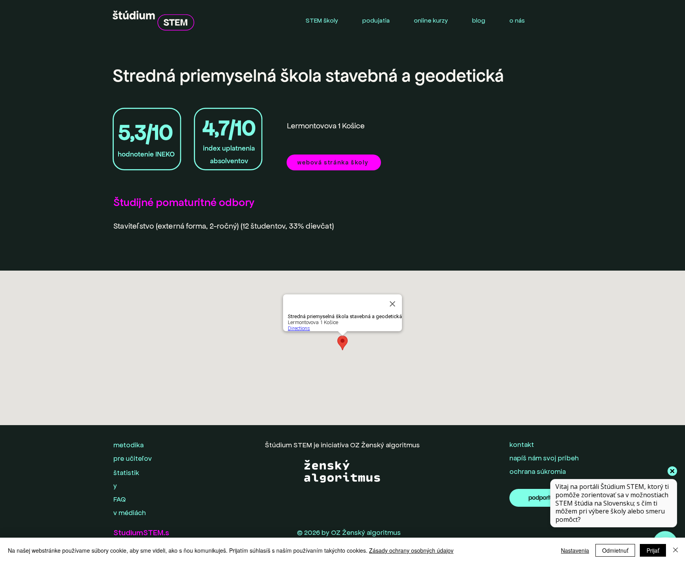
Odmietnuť (615, 550)
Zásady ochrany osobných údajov (411, 550)
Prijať (653, 550)
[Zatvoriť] (675, 550)
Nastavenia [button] (575, 550)
